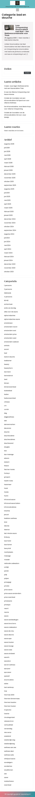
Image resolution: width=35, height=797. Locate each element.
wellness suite (9, 755)
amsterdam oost (10, 331)
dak (5, 421)
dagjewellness (9, 417)
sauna (6, 616)
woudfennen (8, 770)
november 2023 (9, 268)
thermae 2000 (9, 695)
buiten (6, 394)
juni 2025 (7, 196)
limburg (7, 537)
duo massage (9, 454)
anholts (6, 346)
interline (7, 511)
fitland (6, 466)
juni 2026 (7, 151)
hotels (6, 492)
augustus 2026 (9, 144)
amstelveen (8, 323)
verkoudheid (8, 725)
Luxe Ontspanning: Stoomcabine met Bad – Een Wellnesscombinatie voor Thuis (16, 30)
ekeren (6, 458)
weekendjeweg (9, 744)
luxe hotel (7, 541)
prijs (5, 575)
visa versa (7, 732)
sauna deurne (9, 635)
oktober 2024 (9, 227)
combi (6, 409)
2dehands (7, 293)
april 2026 (7, 159)
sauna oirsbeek (9, 653)
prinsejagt (7, 582)
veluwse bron (9, 721)
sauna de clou (9, 631)
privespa (7, 605)
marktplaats (8, 552)
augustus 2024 (9, 234)
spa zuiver (7, 672)
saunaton (7, 661)
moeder (7, 560)
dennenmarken (9, 424)
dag (5, 413)
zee (5, 774)
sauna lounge (8, 646)
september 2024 (10, 230)
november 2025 (9, 178)
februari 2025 (9, 211)
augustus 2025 (9, 189)
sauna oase (8, 650)
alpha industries (9, 315)
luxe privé (7, 548)
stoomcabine (9, 680)
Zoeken (7, 69)
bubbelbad (8, 391)
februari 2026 (9, 166)
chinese (7, 402)
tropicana (7, 710)
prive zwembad (9, 597)
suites (6, 684)
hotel (6, 488)
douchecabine (9, 436)
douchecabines (9, 439)
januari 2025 (8, 215)
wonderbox (8, 766)
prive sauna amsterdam (12, 593)
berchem (7, 372)
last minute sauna (10, 533)
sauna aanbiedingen (11, 620)
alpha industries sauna (12, 319)
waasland (7, 736)
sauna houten (9, 642)
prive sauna (8, 590)
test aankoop (9, 687)
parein (6, 571)
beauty (6, 364)
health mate (8, 481)
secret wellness (9, 665)
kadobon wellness (10, 518)
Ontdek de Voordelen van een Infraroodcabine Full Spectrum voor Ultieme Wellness (16, 100)
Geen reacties (23, 38)
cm (5, 406)
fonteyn (7, 473)
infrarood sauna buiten (12, 503)
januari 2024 (8, 260)
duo (5, 451)
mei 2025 (7, 200)
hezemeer (7, 484)
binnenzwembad (10, 387)
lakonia (6, 526)
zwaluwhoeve (9, 781)
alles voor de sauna (11, 312)
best (5, 379)
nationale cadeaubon (11, 563)
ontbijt (6, 567)
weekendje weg (9, 740)
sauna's (6, 657)
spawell (7, 676)
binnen (6, 383)
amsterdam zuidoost (11, 342)
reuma (6, 612)
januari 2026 (8, 170)
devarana (7, 428)
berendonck (8, 376)
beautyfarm (8, 368)
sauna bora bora (10, 623)
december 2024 (10, 219)
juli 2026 (7, 148)
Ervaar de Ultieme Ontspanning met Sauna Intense (17, 93)
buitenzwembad (10, 398)
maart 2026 (8, 163)
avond (6, 349)
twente (6, 714)
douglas (7, 447)
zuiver (6, 777)
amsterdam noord (10, 327)
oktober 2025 (9, 181)
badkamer (8, 361)
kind (5, 522)
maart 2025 (8, 208)
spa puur (7, 669)
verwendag (8, 729)
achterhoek (8, 304)
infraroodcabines (10, 507)
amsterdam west (10, 338)
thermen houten (10, 706)
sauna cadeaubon (10, 627)
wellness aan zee (10, 747)
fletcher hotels (9, 469)
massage (7, 556)
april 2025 (7, 204)
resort (6, 608)
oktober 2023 (9, 272)
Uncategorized (9, 717)
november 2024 (9, 223)
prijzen (6, 578)
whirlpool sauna (9, 759)
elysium (6, 462)
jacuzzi (6, 515)
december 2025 (9, 174)
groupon (7, 477)
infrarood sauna (9, 500)
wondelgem (8, 762)
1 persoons (8, 285)
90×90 (6, 300)
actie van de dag (10, 308)
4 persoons (8, 297)
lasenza (7, 530)
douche (6, 432)
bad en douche (13, 40)
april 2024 (7, 249)
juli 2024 (7, 238)
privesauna (8, 601)
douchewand (8, 443)
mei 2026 (7, 155)
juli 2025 (7, 193)
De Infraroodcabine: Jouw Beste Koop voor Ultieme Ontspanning (17, 108)
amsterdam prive (10, 334)
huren (6, 496)
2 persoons (8, 289)
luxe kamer (8, 545)
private (6, 586)
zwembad (7, 785)
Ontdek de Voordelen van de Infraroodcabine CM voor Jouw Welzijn (15, 115)
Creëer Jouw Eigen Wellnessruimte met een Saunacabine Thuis (16, 87)
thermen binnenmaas (12, 699)
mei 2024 (7, 245)
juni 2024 (7, 242)
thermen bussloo (10, 702)
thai (5, 691)
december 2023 (9, 264)
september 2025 (10, 185)
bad (5, 40)
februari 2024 (9, 257)
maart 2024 (8, 253)
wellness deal (9, 751)
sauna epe (7, 638)
